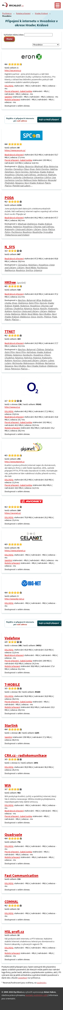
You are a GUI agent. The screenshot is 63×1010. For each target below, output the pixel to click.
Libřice (47, 177)
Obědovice (25, 316)
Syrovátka (47, 232)
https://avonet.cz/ (13, 513)
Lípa (54, 177)
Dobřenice (32, 223)
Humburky (27, 355)
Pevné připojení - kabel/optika (18, 91)
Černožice (17, 169)
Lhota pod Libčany (24, 229)
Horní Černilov (21, 172)
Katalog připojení (23, 13)
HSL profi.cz (14, 931)
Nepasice (19, 183)
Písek (54, 316)
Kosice (36, 308)
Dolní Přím (34, 303)
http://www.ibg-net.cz (14, 598)
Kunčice (16, 311)
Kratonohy (9, 229)
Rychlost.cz (7, 13)
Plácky (47, 183)
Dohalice (49, 349)
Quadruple (13, 834)
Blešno (21, 166)
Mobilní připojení (12, 99)
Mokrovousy (28, 363)
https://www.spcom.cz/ (15, 150)
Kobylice (28, 357)
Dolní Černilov (42, 169)
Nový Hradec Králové (34, 183)
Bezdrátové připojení (14, 154)
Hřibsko (8, 226)
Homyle (43, 303)
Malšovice (42, 180)
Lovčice (18, 180)
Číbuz (26, 169)
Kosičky (43, 308)
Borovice (29, 166)
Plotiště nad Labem (21, 185)
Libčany (37, 229)
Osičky (40, 316)
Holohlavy (9, 172)
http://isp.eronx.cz (13, 70)
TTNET (10, 331)
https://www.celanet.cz (15, 550)
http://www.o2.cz (12, 407)
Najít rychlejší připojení (49, 120)
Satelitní (8, 96)
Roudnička (37, 232)
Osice (44, 229)
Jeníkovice (42, 174)
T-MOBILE (12, 684)
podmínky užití (40, 995)
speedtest (22, 977)
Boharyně (30, 300)
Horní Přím (20, 352)
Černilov (8, 169)
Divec (32, 169)
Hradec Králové (41, 13)
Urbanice (38, 270)
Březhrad (38, 166)
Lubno (51, 360)
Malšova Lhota (30, 180)
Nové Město (30, 267)
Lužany (8, 363)
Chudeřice (18, 308)
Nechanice (49, 363)
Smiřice (29, 270)
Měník (23, 314)
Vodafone (12, 638)
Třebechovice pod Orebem (17, 234)
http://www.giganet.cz (14, 461)
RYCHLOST (16, 5)
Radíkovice (10, 270)
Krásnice (37, 357)
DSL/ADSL (9, 85)
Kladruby (52, 174)
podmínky (41, 982)
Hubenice (17, 226)
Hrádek (16, 305)
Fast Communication (21, 875)
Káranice (28, 308)
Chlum (47, 355)
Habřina (53, 169)
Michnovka (17, 363)
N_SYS (10, 247)
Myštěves (39, 363)
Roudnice (26, 232)
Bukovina (53, 166)
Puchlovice (16, 232)
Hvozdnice (9, 174)
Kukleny (8, 177)
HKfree (10, 282)
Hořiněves (34, 172)
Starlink (11, 725)
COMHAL (11, 901)
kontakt (29, 995)
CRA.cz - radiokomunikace (26, 755)
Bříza (45, 166)
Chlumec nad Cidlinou (25, 174)
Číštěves (40, 349)
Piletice (47, 316)
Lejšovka (17, 177)
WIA (8, 785)
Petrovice (15, 368)
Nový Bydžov (45, 314)
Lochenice (9, 180)
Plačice (8, 185)
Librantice (38, 177)
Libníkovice (27, 177)
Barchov (22, 300)
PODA (9, 197)
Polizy (7, 232)
